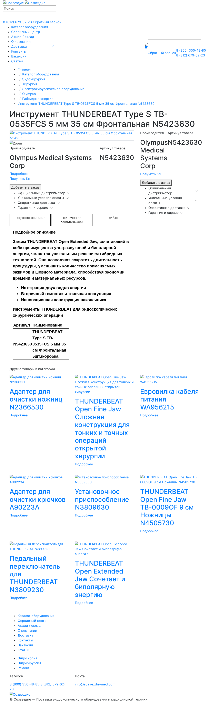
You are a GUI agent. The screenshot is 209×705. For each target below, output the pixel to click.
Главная (24, 69)
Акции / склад (22, 37)
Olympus (29, 94)
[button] (53, 46)
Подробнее (19, 174)
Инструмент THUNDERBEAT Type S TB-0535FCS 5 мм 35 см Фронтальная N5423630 (86, 104)
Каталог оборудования (29, 27)
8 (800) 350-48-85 (191, 50)
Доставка (19, 46)
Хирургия (30, 84)
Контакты (19, 51)
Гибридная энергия (37, 99)
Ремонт (24, 668)
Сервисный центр (25, 32)
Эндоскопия (27, 658)
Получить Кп (20, 179)
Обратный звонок (47, 22)
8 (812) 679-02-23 (17, 22)
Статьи (17, 61)
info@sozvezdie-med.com (95, 684)
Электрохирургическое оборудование (53, 89)
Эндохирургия (34, 79)
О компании (21, 42)
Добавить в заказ (25, 187)
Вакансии (19, 56)
